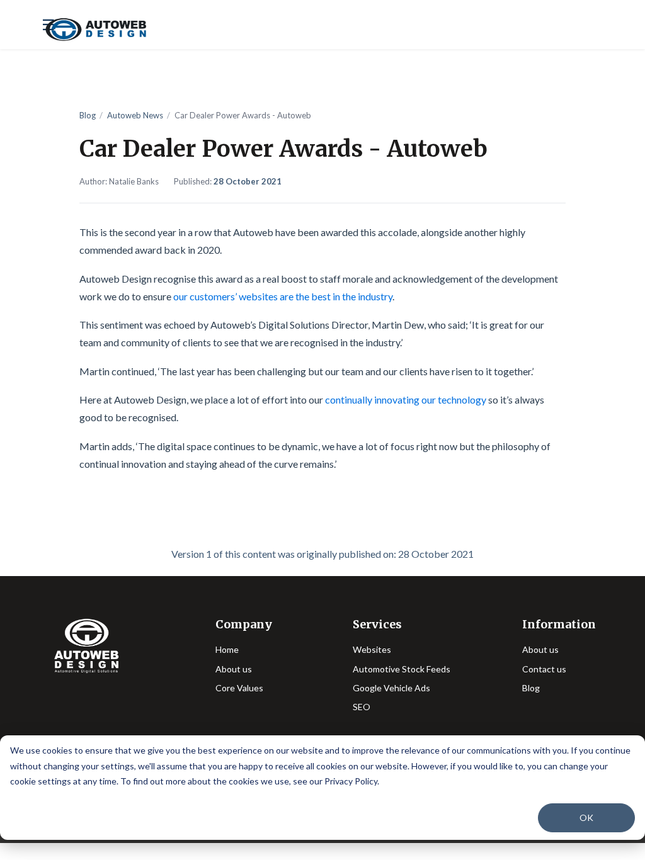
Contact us (544, 669)
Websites (372, 649)
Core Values (239, 687)
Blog (87, 115)
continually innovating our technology (405, 399)
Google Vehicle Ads (391, 687)
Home (227, 649)
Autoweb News (135, 115)
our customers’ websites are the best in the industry (282, 296)
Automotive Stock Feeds (401, 669)
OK (586, 817)
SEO (361, 706)
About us (233, 669)
